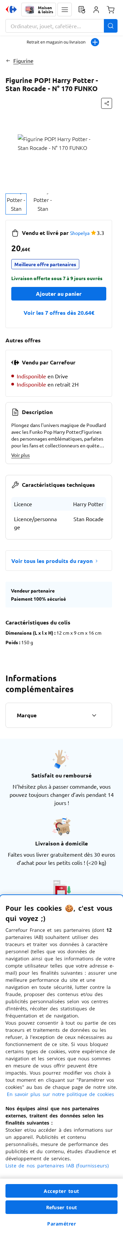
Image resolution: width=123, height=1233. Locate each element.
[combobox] (61, 26)
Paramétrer (61, 1223)
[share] (106, 103)
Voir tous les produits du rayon (52, 560)
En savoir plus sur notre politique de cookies (60, 1094)
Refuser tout (61, 1207)
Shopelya (80, 233)
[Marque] (94, 715)
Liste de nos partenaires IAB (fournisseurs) (57, 1165)
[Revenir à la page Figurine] (8, 60)
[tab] (16, 204)
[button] (64, 9)
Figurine (23, 60)
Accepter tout (61, 1191)
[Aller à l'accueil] (11, 9)
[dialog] (61, 1064)
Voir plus (20, 455)
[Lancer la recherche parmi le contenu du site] (110, 25)
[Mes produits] (81, 9)
